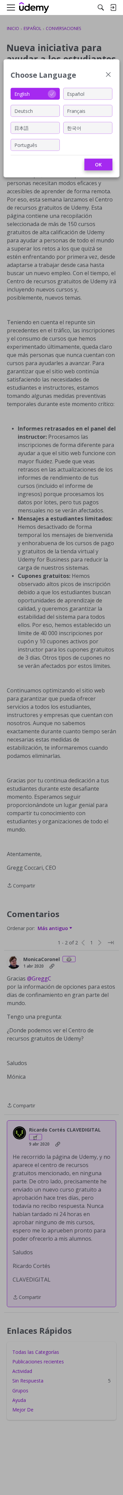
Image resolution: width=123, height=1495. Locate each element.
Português (25, 144)
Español (75, 93)
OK (98, 164)
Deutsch (23, 110)
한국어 (74, 127)
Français (76, 110)
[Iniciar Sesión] (113, 7)
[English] (34, 7)
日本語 (21, 127)
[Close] (108, 75)
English (22, 93)
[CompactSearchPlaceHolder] (101, 7)
